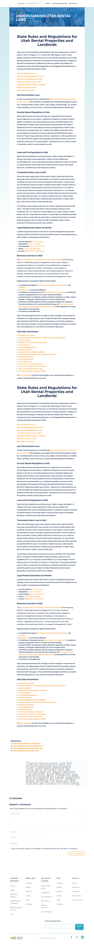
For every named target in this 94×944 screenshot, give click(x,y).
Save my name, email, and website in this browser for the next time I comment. (45, 849)
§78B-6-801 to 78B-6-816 (34, 251)
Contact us (75, 887)
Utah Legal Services (26, 359)
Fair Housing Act (25, 345)
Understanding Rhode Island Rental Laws (27, 748)
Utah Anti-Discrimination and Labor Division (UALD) (38, 354)
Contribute (75, 891)
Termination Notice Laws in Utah (29, 82)
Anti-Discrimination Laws (26, 73)
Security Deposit (46, 912)
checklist (22, 287)
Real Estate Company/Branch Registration (52, 285)
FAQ (11, 914)
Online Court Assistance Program (31, 364)
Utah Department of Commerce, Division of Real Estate (40, 260)
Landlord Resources (59, 3)
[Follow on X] (77, 937)
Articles (12, 886)
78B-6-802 (36, 249)
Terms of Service (77, 900)
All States (29, 904)
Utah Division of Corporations (55, 292)
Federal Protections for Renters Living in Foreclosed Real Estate (42, 338)
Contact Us (73, 3)
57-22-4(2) (28, 249)
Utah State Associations (26, 90)
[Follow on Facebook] (71, 937)
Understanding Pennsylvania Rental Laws (27, 746)
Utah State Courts (25, 361)
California (29, 883)
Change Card (25, 290)
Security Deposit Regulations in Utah (30, 76)
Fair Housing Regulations (28, 347)
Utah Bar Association (26, 357)
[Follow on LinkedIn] (82, 937)
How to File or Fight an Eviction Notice (32, 366)
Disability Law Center (26, 335)
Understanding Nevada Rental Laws (25, 751)
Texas (27, 900)
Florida (28, 896)
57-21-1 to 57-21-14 (37, 246)
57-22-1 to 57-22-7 (35, 244)
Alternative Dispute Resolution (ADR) (32, 371)
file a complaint (25, 375)
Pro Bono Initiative (25, 350)
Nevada (28, 887)
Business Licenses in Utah (26, 87)
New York (29, 891)
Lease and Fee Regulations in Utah (29, 79)
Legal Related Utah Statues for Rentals (31, 85)
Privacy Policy (76, 896)
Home (47, 3)
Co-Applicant (45, 892)
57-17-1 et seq (37, 241)
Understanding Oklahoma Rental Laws (26, 743)
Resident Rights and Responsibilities (32, 352)
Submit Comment (76, 853)
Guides (12, 890)
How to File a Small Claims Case (31, 369)
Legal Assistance (25, 340)
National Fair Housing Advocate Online (33, 342)
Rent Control (45, 901)
